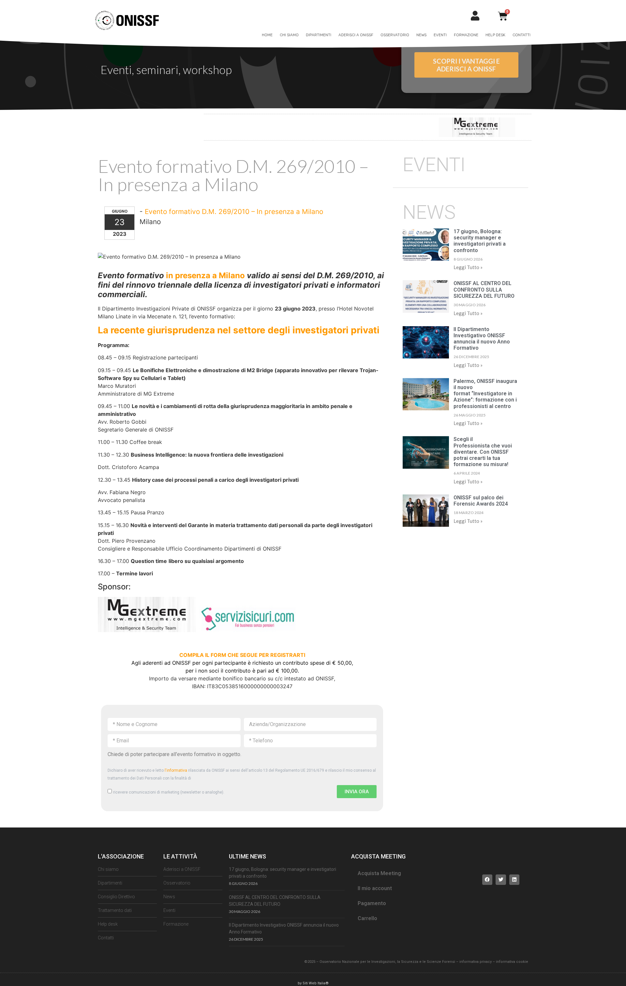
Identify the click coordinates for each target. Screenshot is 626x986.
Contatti (521, 35)
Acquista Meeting (379, 873)
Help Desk (495, 35)
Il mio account (375, 888)
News (421, 35)
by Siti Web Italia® (313, 983)
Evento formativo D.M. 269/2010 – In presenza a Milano (234, 211)
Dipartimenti (318, 35)
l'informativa (176, 770)
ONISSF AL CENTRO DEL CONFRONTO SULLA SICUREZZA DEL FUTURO (484, 289)
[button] (487, 879)
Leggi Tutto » (468, 267)
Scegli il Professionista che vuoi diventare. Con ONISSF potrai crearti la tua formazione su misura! (483, 451)
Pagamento (372, 903)
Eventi (440, 35)
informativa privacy (475, 962)
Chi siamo (289, 35)
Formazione (466, 35)
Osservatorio (394, 35)
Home (267, 35)
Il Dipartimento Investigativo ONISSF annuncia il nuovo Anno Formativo (482, 338)
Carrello (367, 918)
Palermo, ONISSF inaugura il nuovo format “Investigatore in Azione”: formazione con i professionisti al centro (485, 393)
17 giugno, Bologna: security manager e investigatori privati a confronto (480, 240)
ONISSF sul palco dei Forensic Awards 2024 (481, 500)
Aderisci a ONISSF (355, 35)
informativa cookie (512, 962)
